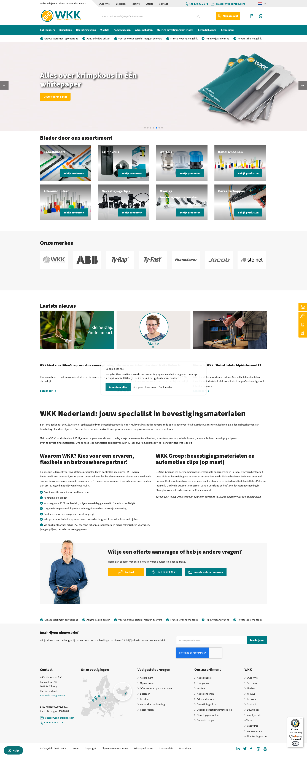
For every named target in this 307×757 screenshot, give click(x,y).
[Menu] (301, 719)
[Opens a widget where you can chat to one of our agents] (13, 750)
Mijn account (230, 15)
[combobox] (150, 16)
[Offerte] (302, 324)
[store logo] (54, 16)
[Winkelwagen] (302, 307)
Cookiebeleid (166, 387)
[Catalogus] (302, 333)
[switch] (295, 743)
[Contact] (302, 316)
